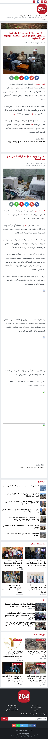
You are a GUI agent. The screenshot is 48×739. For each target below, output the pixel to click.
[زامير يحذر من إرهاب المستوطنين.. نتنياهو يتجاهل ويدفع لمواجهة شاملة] (43, 586)
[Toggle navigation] (34, 1)
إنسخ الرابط (12, 141)
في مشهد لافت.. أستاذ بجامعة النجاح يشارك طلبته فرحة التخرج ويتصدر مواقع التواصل (20, 691)
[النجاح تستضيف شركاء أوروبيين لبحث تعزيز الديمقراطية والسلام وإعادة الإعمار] (12, 653)
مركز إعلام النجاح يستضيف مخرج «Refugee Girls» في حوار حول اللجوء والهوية (36, 638)
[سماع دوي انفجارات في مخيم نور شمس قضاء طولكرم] (43, 610)
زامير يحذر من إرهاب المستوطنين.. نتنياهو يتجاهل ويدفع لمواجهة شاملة (20, 586)
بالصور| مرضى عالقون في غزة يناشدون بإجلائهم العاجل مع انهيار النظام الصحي (20, 699)
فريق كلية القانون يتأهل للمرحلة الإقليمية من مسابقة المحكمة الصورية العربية (37, 664)
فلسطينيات (37, 16)
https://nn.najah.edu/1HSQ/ (32, 467)
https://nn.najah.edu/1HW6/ (32, 141)
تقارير (43, 675)
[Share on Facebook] (36, 78)
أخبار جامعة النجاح (38, 619)
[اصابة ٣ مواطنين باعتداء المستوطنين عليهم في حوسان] (43, 602)
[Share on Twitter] (26, 78)
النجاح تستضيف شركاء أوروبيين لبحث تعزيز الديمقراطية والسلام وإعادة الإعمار (12, 664)
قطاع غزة (22, 16)
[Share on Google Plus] (31, 78)
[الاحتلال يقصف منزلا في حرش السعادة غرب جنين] (43, 563)
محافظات (29, 16)
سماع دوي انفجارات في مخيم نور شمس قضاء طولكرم (22, 610)
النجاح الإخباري (42, 9)
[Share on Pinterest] (21, 78)
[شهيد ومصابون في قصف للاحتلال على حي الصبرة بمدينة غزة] (43, 571)
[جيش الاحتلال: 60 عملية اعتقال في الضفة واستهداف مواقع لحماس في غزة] (43, 594)
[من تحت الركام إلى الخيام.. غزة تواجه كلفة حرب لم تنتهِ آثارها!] (35, 719)
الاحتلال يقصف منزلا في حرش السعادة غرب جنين (21, 561)
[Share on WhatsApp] (16, 78)
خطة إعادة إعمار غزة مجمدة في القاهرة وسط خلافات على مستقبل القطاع (20, 681)
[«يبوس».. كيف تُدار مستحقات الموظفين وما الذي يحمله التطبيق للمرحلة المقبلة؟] (12, 719)
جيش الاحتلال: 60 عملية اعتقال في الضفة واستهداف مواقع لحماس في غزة (23, 594)
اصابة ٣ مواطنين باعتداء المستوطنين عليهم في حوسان (21, 602)
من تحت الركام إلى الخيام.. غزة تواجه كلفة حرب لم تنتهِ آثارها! (35, 729)
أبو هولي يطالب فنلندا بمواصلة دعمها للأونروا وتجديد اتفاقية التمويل (22, 578)
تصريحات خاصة (40, 710)
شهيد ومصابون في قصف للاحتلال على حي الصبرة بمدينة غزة (23, 570)
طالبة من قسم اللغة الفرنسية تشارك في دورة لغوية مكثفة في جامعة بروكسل (13, 639)
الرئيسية (45, 16)
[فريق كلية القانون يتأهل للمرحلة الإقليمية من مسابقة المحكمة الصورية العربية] (35, 653)
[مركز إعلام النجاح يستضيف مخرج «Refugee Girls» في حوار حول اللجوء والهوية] (35, 628)
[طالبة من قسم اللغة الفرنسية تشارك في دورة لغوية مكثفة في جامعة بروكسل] (12, 628)
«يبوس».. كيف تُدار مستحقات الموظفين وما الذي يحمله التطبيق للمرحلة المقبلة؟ (12, 730)
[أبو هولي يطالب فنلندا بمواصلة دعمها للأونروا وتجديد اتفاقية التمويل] (43, 579)
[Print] (11, 78)
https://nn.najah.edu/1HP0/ (33, 543)
